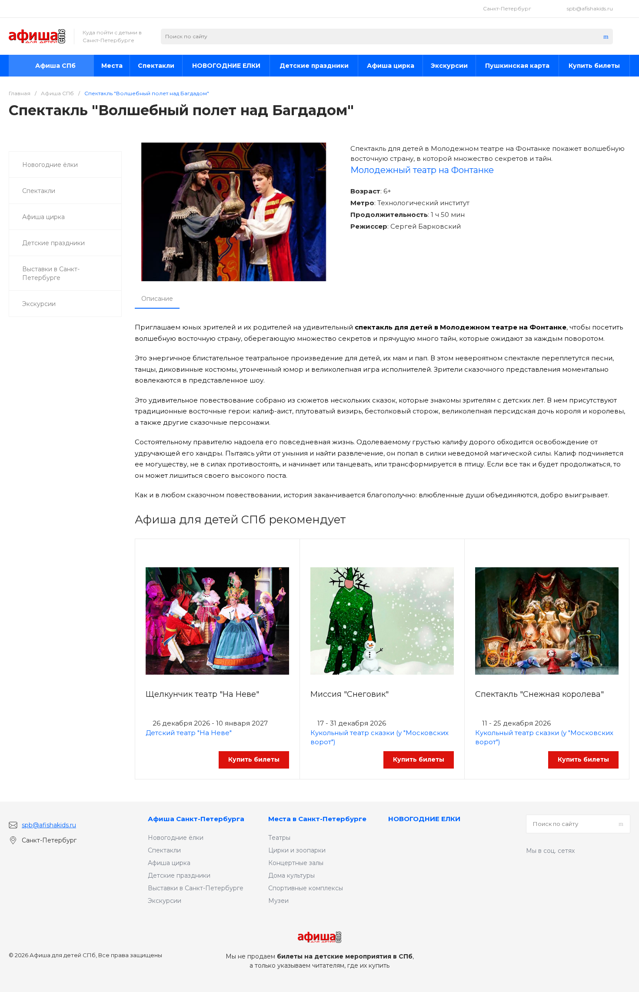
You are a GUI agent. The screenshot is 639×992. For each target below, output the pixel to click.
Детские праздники (179, 875)
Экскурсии (164, 901)
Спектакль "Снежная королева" (539, 694)
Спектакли (164, 850)
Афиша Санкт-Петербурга (196, 819)
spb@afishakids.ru (590, 8)
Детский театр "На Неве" (189, 733)
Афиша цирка (169, 863)
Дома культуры (291, 875)
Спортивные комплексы (305, 888)
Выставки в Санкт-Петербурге (195, 888)
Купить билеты (254, 759)
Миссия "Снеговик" (349, 694)
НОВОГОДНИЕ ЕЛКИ (424, 819)
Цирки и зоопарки (297, 850)
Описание (157, 299)
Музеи (278, 901)
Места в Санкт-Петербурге (317, 819)
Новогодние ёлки (175, 838)
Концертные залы (295, 863)
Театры (279, 838)
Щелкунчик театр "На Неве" (202, 694)
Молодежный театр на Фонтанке (422, 170)
